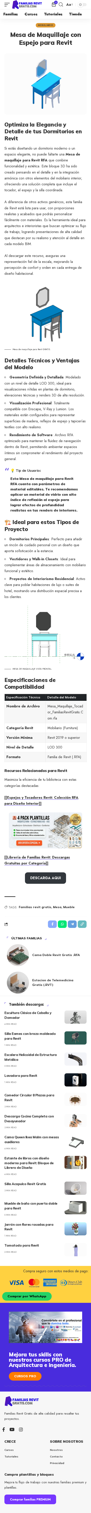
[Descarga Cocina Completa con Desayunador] (75, 1120)
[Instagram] (21, 1429)
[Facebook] (3, 1429)
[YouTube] (12, 1429)
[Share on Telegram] (72, 924)
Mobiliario (45, 25)
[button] (8, 4)
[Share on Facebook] (52, 924)
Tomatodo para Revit (21, 1245)
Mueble (69, 907)
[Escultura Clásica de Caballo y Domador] (75, 1017)
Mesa (57, 907)
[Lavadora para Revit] (75, 1079)
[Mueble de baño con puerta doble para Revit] (75, 1207)
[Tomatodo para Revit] (75, 1249)
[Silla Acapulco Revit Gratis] (75, 1188)
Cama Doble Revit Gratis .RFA (56, 955)
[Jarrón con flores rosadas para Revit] (75, 1228)
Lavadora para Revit (20, 1076)
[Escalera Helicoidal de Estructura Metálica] (75, 1059)
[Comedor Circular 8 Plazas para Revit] (75, 1099)
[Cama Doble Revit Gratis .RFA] (18, 955)
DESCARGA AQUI (45, 877)
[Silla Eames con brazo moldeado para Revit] (75, 1038)
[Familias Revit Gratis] (27, 4)
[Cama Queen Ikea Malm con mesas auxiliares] (75, 1141)
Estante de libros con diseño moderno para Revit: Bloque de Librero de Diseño (29, 1163)
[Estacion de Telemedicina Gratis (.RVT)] (18, 983)
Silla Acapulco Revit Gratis (25, 1184)
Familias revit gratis (35, 907)
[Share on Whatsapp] (62, 924)
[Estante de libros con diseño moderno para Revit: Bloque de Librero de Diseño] (75, 1162)
